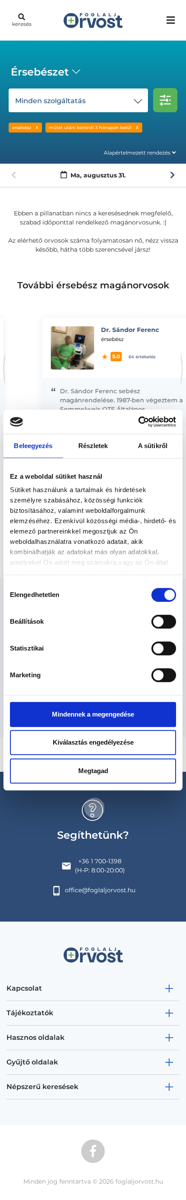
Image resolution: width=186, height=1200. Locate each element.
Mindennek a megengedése (93, 714)
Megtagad (93, 770)
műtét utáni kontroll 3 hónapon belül (90, 127)
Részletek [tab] (93, 445)
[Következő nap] (172, 175)
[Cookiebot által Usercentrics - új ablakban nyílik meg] (138, 421)
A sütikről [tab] (152, 445)
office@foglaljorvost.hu (100, 890)
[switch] (163, 621)
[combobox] (44, 72)
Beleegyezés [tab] (33, 445)
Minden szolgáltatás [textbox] (50, 101)
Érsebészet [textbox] (40, 72)
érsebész (21, 127)
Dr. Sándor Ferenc (115, 330)
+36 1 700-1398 (100, 861)
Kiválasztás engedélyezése (93, 742)
